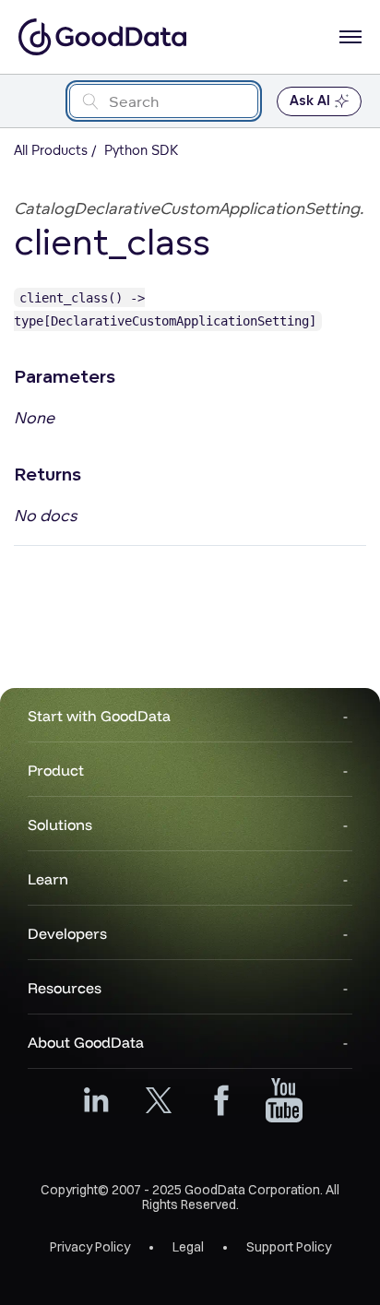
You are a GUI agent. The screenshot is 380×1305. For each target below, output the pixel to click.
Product (56, 770)
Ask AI (310, 101)
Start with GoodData (99, 715)
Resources (64, 988)
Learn (48, 879)
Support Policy (288, 1247)
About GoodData (86, 1042)
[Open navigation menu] (350, 36)
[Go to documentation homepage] (102, 36)
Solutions (60, 824)
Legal (188, 1247)
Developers (67, 933)
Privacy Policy (90, 1247)
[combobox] (163, 101)
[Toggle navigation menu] (34, 101)
